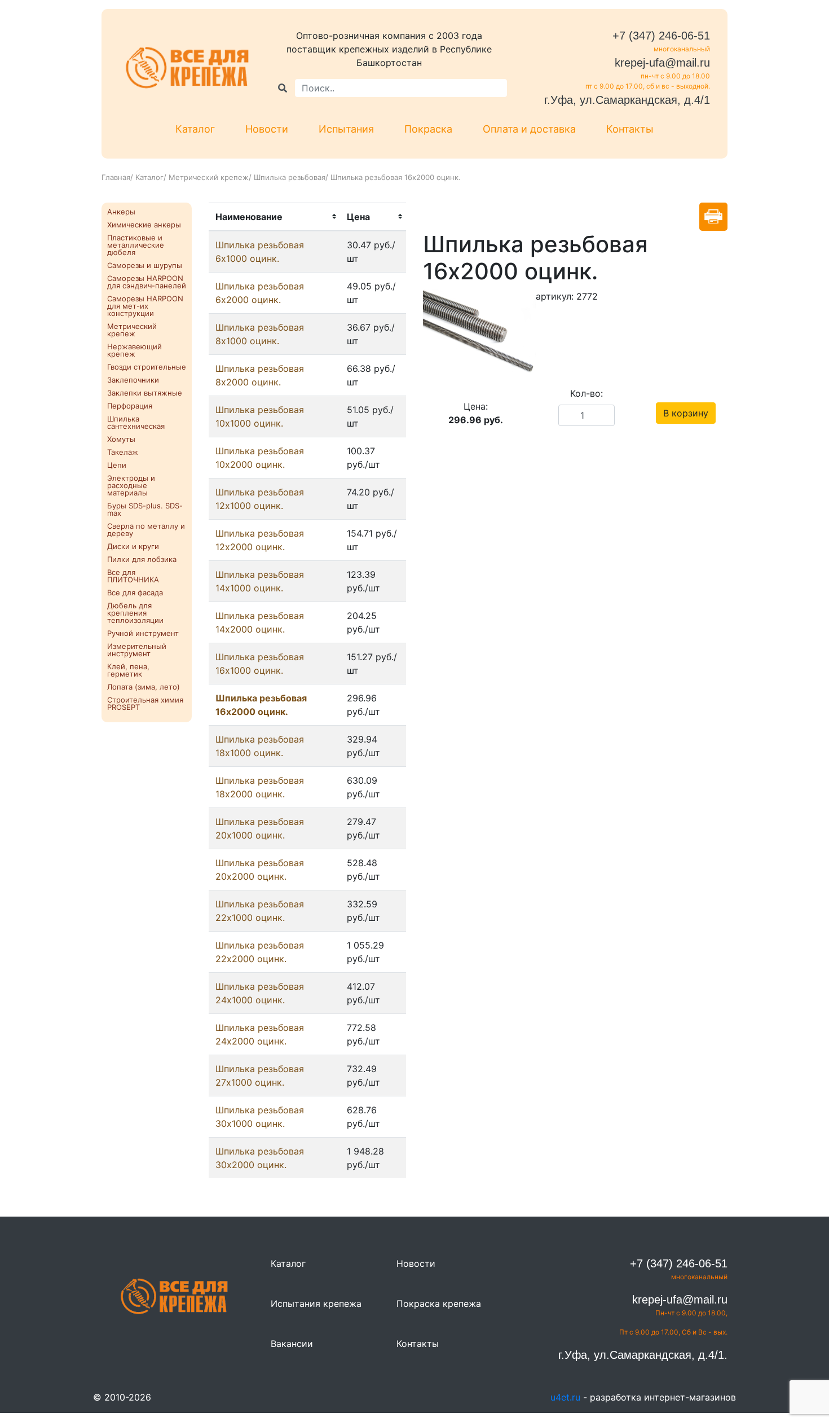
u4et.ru (565, 1397)
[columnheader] (274, 217)
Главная (116, 177)
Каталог (195, 129)
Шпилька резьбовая (289, 177)
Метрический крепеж (209, 177)
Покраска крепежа (438, 1303)
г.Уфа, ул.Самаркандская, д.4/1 (627, 100)
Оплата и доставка (529, 129)
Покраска (428, 129)
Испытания (346, 129)
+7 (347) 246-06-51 (661, 35)
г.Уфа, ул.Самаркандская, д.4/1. (642, 1355)
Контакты (630, 129)
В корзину (685, 413)
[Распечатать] (713, 217)
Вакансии (292, 1343)
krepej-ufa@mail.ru (662, 62)
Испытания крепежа (316, 1303)
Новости (266, 129)
